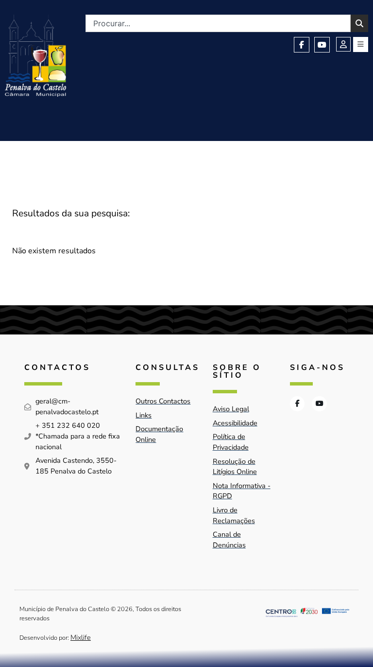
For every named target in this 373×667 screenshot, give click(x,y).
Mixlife (80, 637)
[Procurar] (359, 23)
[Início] (35, 56)
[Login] (343, 44)
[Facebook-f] (301, 45)
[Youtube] (322, 45)
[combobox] (218, 23)
